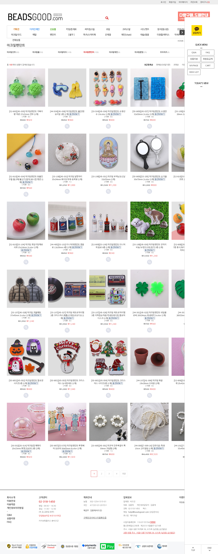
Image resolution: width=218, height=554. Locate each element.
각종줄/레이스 (163, 35)
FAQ (208, 52)
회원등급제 (208, 59)
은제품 (108, 35)
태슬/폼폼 (144, 35)
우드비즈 (164, 52)
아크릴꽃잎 (141, 52)
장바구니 (205, 2)
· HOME (180, 41)
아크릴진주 (13, 52)
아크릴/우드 (16, 35)
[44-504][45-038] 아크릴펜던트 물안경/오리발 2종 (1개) (67, 113)
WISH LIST (194, 72)
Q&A (194, 52)
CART (207, 65)
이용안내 (11, 501)
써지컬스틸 (90, 29)
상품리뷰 (194, 59)
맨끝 (124, 474)
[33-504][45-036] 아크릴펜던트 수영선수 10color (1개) (108, 113)
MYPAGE (194, 65)
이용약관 (11, 504)
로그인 (163, 2)
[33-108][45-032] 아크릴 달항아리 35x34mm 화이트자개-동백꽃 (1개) (67, 178)
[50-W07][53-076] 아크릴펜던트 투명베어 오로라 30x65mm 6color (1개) (67, 447)
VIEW (153, 522)
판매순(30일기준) (163, 65)
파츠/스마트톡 (89, 35)
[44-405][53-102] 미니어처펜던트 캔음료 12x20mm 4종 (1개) (67, 246)
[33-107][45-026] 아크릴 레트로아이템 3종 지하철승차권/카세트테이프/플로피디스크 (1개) (108, 315)
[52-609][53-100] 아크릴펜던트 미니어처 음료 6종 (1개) (108, 246)
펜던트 (53, 35)
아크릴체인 (114, 52)
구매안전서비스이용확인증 (94, 518)
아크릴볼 (37, 52)
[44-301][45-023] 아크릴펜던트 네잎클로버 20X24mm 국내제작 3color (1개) (149, 314)
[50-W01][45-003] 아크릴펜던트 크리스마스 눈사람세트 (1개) (67, 382)
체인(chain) (126, 35)
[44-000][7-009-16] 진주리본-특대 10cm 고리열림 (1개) (149, 447)
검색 (106, 18)
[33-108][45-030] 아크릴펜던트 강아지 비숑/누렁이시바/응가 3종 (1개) (149, 246)
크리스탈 (126, 29)
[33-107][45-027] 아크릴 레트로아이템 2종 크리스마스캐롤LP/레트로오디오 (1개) (67, 315)
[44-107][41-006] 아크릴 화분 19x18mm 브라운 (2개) (149, 382)
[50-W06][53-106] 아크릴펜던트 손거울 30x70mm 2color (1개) (149, 178)
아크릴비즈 (64, 52)
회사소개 (11, 497)
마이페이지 (183, 2)
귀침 (108, 29)
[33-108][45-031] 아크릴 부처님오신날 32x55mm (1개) (108, 178)
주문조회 (193, 2)
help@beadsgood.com (138, 512)
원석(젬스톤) (163, 29)
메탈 (35, 35)
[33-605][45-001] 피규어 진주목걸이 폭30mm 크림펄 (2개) (108, 447)
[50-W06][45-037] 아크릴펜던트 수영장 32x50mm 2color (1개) (149, 113)
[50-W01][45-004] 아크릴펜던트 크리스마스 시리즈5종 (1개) (108, 382)
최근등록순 (148, 65)
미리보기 (67, 126)
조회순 (176, 65)
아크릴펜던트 (91, 52)
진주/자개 (181, 29)
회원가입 (172, 2)
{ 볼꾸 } (71, 35)
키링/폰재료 (71, 29)
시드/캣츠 (144, 29)
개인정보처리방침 (15, 508)
